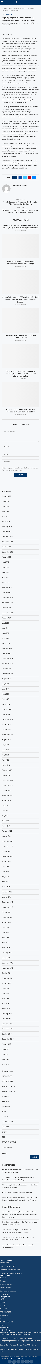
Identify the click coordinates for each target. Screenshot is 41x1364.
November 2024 (7, 603)
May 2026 (5, 511)
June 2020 (5, 872)
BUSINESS (5, 1096)
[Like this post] (15, 177)
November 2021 (7, 785)
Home (4, 8)
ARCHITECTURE (7, 1081)
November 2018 (7, 968)
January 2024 (6, 653)
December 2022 (7, 719)
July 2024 (5, 623)
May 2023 (5, 694)
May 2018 (5, 998)
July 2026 (5, 501)
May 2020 (5, 877)
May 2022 (5, 755)
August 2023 (6, 679)
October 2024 (6, 608)
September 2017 (7, 1039)
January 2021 (6, 836)
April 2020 (5, 882)
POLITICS (5, 1127)
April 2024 (5, 638)
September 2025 (7, 552)
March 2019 (6, 948)
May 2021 (5, 816)
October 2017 (6, 1034)
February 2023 (7, 709)
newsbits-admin (14, 23)
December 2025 (7, 537)
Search (4, 1154)
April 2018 (5, 1004)
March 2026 (6, 521)
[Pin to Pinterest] (29, 177)
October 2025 (6, 547)
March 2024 (6, 643)
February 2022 (7, 770)
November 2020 (7, 846)
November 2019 (7, 907)
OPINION (5, 1117)
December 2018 (7, 963)
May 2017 (5, 1059)
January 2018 (6, 1019)
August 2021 (6, 801)
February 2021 (7, 831)
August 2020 (6, 861)
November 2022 (7, 724)
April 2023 (5, 699)
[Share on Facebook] (20, 177)
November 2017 (7, 1029)
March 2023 (6, 704)
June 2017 (5, 1054)
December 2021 (7, 780)
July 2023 (5, 684)
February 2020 (7, 892)
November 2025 (7, 542)
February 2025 (7, 587)
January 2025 (6, 593)
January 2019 (6, 958)
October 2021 (6, 790)
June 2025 (5, 567)
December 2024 (7, 598)
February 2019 (7, 953)
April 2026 (5, 516)
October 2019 (6, 912)
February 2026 (7, 527)
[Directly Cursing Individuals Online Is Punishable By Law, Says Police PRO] (20, 394)
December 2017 (7, 1024)
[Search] (39, 2)
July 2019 (5, 927)
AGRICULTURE (7, 1076)
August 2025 (6, 557)
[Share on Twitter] (25, 177)
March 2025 (6, 582)
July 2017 (5, 1049)
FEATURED (5, 1101)
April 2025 (5, 577)
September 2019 (7, 917)
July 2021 (5, 806)
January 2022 (6, 775)
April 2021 (5, 821)
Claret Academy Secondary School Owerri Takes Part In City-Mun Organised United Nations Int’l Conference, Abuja (19, 1214)
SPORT (4, 1132)
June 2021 (5, 811)
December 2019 (7, 902)
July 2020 (5, 867)
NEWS (4, 1112)
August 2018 (6, 983)
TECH (4, 1137)
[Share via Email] (34, 177)
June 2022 (5, 750)
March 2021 (6, 826)
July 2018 (5, 988)
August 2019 (6, 922)
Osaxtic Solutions (17, 1358)
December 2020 (7, 841)
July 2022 (5, 745)
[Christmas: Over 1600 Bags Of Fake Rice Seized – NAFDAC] (20, 320)
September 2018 (7, 978)
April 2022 (5, 760)
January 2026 (6, 532)
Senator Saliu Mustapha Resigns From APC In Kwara (18, 1345)
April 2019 (5, 943)
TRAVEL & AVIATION (9, 1142)
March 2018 (6, 1009)
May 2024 (5, 633)
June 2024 (5, 628)
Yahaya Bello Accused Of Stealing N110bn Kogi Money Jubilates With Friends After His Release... (20, 299)
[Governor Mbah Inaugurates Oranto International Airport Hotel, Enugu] (20, 246)
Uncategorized (7, 1147)
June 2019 (5, 932)
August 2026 (6, 496)
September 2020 (7, 856)
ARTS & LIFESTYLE (8, 1086)
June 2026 (5, 506)
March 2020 (6, 887)
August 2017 (6, 1044)
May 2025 (5, 572)
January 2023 (6, 714)
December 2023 (7, 658)
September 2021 (7, 795)
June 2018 (5, 993)
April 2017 (5, 1064)
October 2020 (6, 851)
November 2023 (7, 664)
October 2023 (6, 669)
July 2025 (5, 562)
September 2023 (7, 674)
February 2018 (7, 1014)
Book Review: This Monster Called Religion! (17, 1193)
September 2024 (7, 613)
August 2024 (6, 618)
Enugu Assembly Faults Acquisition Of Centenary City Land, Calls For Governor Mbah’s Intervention (20, 373)
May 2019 (5, 938)
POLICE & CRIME (8, 1122)
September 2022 (7, 735)
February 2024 (7, 648)
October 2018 (6, 973)
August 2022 (6, 740)
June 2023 (5, 689)
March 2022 (6, 765)
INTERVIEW (6, 1107)
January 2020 (6, 897)
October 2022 (6, 730)
